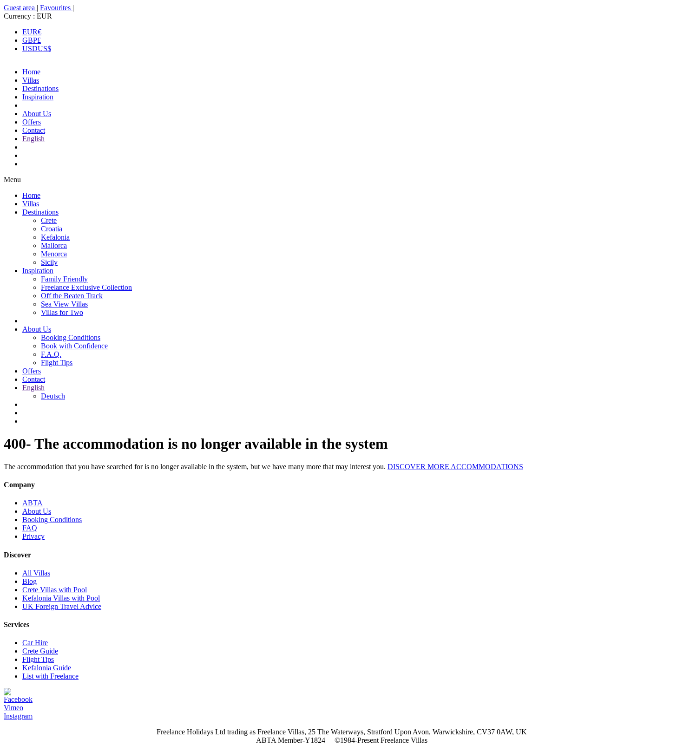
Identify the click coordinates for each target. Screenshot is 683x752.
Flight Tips (56, 362)
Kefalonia (55, 237)
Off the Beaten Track (72, 296)
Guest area (20, 8)
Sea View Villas (64, 304)
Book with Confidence (74, 346)
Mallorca (54, 245)
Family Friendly (64, 279)
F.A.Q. (51, 354)
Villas (30, 80)
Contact (33, 130)
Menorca (54, 254)
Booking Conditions (70, 337)
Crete (49, 220)
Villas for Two (62, 312)
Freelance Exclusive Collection (86, 287)
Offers (31, 122)
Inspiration (37, 97)
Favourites (56, 8)
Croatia (51, 229)
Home (31, 72)
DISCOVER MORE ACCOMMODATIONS (455, 467)
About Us (36, 114)
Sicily (49, 262)
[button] (341, 180)
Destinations (40, 88)
